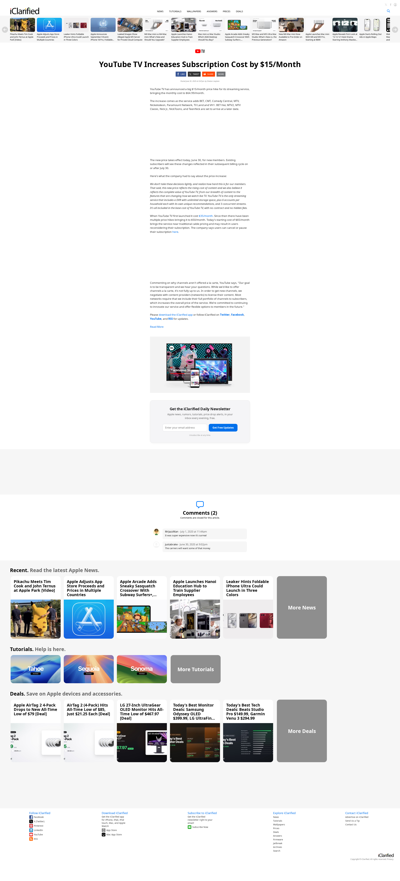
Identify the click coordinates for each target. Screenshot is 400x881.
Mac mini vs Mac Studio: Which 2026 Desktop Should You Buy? (209, 37)
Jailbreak (277, 843)
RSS (36, 838)
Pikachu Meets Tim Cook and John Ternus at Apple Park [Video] (21, 37)
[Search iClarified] (388, 11)
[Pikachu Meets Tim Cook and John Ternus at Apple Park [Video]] (22, 31)
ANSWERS (212, 11)
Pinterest (38, 825)
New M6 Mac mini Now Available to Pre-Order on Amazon (290, 37)
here (175, 232)
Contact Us (351, 824)
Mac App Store (114, 834)
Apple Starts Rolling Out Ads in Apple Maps (370, 35)
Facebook (39, 816)
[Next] (395, 30)
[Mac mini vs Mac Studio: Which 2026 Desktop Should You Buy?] (210, 31)
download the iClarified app (176, 314)
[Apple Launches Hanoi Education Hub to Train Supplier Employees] (183, 31)
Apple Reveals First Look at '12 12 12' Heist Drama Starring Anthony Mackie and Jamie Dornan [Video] (344, 38)
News (276, 816)
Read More (157, 326)
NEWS (160, 11)
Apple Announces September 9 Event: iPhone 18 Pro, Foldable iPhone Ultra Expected (101, 38)
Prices (276, 828)
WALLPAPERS (194, 11)
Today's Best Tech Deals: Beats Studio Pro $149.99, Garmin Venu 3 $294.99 (245, 711)
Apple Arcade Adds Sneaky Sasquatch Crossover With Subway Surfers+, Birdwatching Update (237, 38)
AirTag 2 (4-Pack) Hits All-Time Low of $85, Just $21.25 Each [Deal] (88, 709)
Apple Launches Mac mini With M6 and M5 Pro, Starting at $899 (317, 37)
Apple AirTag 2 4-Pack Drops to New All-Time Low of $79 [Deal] (35, 709)
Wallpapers (279, 824)
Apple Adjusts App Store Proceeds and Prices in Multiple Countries (48, 37)
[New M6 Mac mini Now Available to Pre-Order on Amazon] (291, 31)
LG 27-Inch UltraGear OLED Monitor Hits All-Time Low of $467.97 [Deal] (142, 711)
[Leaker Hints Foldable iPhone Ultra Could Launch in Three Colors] (76, 31)
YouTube (38, 834)
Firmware (278, 839)
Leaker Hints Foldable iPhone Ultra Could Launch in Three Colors (76, 37)
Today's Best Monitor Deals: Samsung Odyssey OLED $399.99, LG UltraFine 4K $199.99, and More (193, 713)
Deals (276, 832)
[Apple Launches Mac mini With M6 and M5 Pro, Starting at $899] (318, 31)
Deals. (17, 693)
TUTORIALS (175, 11)
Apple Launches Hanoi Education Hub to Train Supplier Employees (182, 37)
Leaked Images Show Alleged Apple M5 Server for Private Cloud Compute (130, 37)
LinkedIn (38, 830)
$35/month (206, 216)
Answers (277, 835)
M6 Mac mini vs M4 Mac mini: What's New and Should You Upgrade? (155, 37)
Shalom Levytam (213, 81)
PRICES (226, 11)
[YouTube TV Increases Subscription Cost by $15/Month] (200, 365)
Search (276, 850)
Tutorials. (22, 649)
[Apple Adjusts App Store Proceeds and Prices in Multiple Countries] (49, 31)
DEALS (239, 11)
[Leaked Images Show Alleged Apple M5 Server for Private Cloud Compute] (130, 31)
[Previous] (5, 30)
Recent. (19, 570)
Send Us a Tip (352, 820)
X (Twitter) (39, 821)
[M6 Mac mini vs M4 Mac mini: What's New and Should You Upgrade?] (156, 31)
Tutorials (277, 820)
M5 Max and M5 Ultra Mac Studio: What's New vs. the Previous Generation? (264, 37)
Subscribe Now (200, 826)
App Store (111, 830)
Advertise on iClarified (356, 816)
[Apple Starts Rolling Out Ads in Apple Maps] (371, 31)
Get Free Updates (223, 427)
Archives (277, 847)
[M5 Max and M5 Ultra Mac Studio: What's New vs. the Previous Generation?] (264, 31)
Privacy (390, 859)
